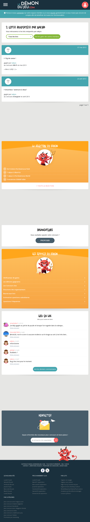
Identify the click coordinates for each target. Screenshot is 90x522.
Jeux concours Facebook (11, 506)
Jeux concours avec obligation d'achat (15, 508)
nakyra (13, 63)
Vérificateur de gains (11, 278)
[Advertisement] (45, 123)
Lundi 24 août (8, 493)
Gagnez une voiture (67, 482)
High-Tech (64, 484)
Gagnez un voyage (66, 480)
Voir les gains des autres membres (47, 37)
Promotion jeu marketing (11, 517)
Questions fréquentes (11, 301)
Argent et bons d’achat (67, 486)
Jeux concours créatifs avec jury (13, 513)
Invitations (64, 491)
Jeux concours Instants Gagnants (13, 504)
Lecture (63, 493)
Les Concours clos (10, 286)
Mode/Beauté (65, 489)
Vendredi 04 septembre (39, 489)
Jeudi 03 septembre (38, 486)
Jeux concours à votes (10, 510)
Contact (26, 466)
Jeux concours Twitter (10, 515)
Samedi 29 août (8, 482)
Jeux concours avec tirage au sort (13, 501)
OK (56, 440)
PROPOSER (45, 240)
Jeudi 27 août (7, 486)
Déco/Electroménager (74, 491)
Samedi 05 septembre (38, 491)
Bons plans (63, 466)
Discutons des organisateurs (14, 290)
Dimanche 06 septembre (39, 493)
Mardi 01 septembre (38, 482)
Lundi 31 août (8, 480)
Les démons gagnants (11, 282)
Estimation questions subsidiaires (16, 297)
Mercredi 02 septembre (39, 484)
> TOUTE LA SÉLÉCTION (45, 186)
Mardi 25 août (8, 491)
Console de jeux (73, 484)
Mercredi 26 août (9, 489)
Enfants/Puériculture (76, 489)
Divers (69, 493)
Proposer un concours (50, 466)
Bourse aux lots (9, 293)
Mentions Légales (36, 466)
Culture (78, 486)
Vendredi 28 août (9, 484)
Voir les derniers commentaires (45, 369)
